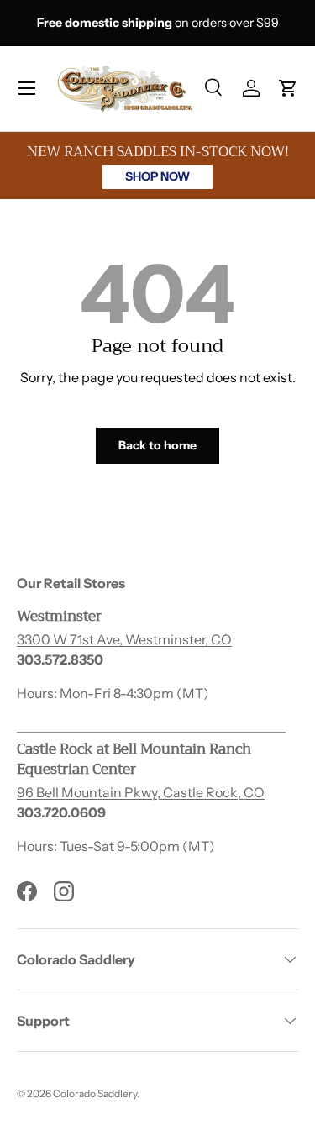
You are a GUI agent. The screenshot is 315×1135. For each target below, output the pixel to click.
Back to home (157, 445)
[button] (288, 88)
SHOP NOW (157, 176)
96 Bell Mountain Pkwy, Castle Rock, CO (141, 792)
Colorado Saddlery (95, 1093)
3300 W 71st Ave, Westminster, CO (124, 639)
